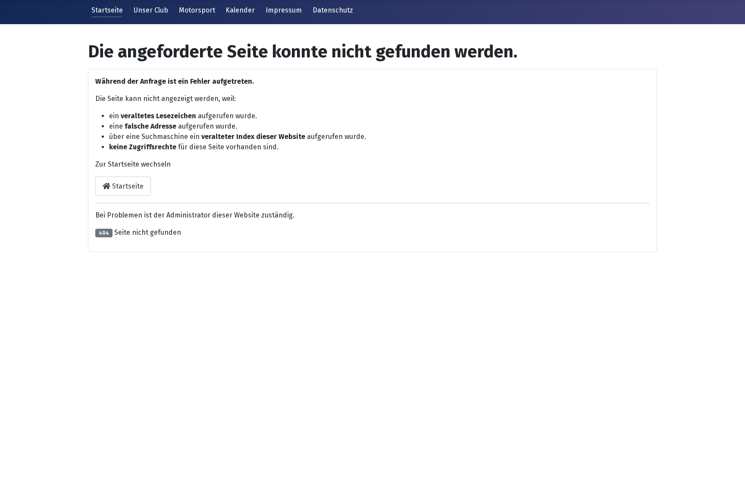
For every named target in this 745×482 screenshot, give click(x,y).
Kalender (240, 10)
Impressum (284, 10)
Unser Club (151, 10)
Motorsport (197, 10)
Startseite (107, 10)
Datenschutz (333, 10)
